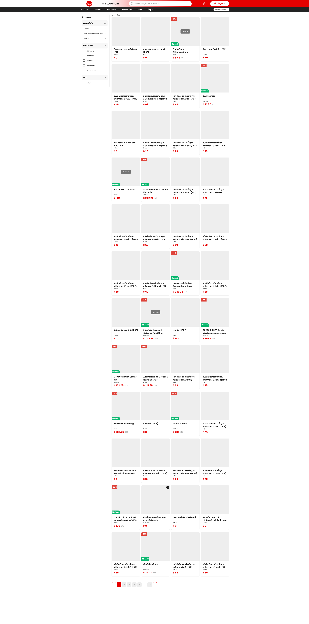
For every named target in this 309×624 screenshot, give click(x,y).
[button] (221, 9)
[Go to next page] (155, 584)
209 (149, 584)
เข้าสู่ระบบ (221, 3)
